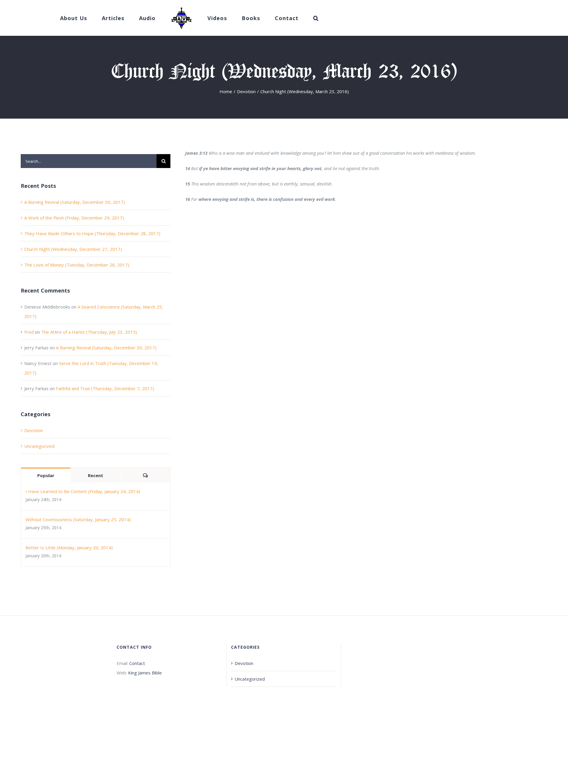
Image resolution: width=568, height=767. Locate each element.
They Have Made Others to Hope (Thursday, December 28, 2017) (92, 233)
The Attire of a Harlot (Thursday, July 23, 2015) (89, 332)
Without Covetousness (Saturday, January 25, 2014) (78, 519)
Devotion (33, 430)
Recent (95, 475)
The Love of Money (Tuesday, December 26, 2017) (76, 265)
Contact (137, 663)
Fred (29, 332)
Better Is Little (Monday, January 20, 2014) (69, 547)
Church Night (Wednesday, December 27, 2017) (73, 249)
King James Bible (145, 673)
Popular (45, 475)
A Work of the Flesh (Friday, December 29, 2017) (74, 218)
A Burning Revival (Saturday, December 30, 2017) (74, 202)
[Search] (298, 18)
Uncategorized (39, 446)
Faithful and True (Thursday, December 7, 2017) (105, 388)
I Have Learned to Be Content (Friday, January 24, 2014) (82, 491)
